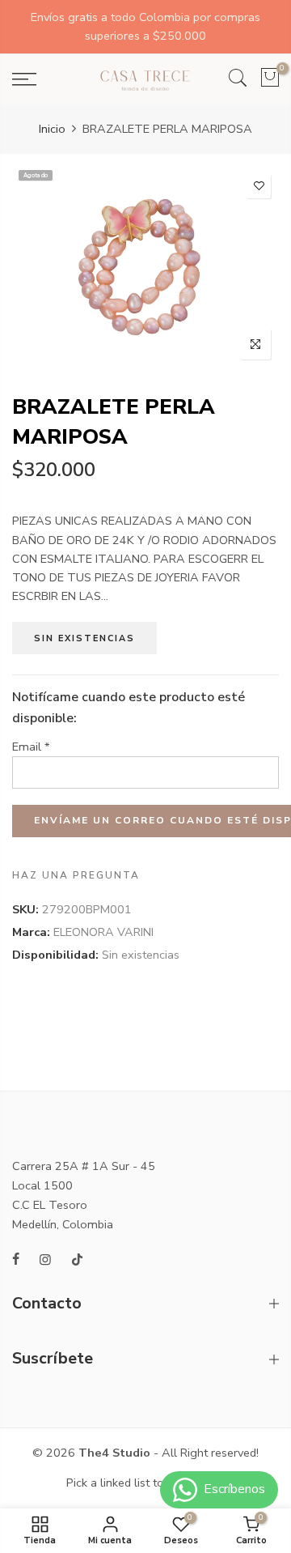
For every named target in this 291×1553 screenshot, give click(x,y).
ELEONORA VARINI (103, 933)
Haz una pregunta (76, 875)
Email (31, 746)
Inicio (52, 129)
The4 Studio (114, 1453)
